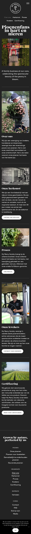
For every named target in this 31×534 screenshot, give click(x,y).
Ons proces (8, 271)
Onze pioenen (15, 451)
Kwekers (15, 482)
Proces (15, 479)
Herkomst (15, 476)
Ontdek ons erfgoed (11, 217)
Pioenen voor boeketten (15, 454)
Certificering (15, 485)
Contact (15, 505)
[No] (29, 527)
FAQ (15, 508)
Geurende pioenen (15, 463)
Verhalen (15, 495)
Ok (15, 530)
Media (15, 514)
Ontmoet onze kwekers (12, 351)
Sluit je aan (15, 511)
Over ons (15, 473)
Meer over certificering (13, 413)
